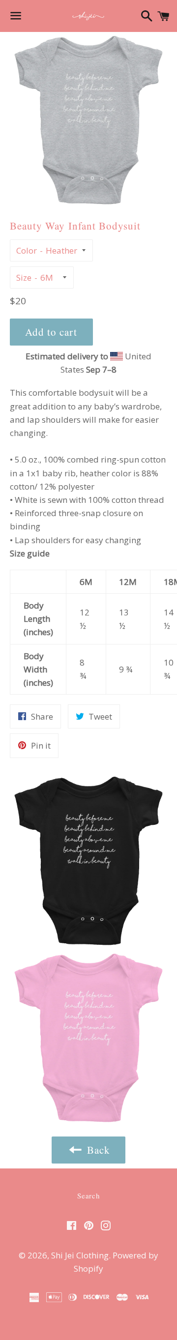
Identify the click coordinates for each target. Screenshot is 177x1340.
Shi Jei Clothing (80, 1255)
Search (88, 1195)
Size (23, 277)
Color (26, 250)
